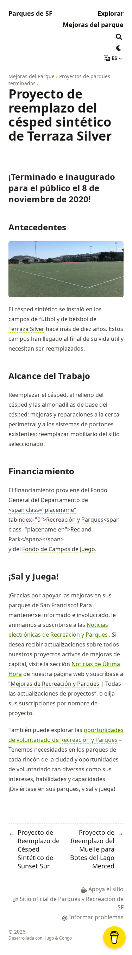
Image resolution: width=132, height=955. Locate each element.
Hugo (48, 938)
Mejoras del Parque (31, 76)
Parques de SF (30, 13)
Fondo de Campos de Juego (58, 548)
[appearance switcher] (119, 47)
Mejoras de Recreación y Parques (55, 683)
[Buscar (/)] (119, 36)
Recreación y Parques (79, 634)
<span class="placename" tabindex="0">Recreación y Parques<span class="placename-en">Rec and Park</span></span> (64, 524)
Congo (65, 938)
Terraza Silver (26, 328)
